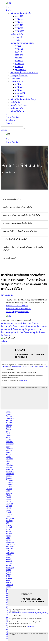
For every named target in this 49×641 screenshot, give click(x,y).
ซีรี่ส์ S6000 (19, 96)
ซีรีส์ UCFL (19, 64)
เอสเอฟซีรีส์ (20, 93)
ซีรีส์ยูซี (18, 46)
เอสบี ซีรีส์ (19, 55)
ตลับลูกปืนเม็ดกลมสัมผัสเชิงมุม (23, 99)
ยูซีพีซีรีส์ (18, 58)
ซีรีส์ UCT (19, 67)
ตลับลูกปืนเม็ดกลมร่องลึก (20, 13)
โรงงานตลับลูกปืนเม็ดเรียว (12, 332)
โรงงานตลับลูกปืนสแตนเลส (24, 326)
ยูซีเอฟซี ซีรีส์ (20, 70)
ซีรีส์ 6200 (19, 19)
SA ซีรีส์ (18, 52)
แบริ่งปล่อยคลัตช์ (17, 108)
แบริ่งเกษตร (15, 79)
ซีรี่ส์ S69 (18, 90)
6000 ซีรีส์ (19, 16)
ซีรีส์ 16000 (19, 31)
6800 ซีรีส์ (19, 25)
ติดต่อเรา (9, 123)
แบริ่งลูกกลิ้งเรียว (17, 34)
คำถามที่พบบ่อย (12, 117)
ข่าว (7, 114)
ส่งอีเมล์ (4, 341)
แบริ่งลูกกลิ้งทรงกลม (19, 76)
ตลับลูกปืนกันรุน (17, 111)
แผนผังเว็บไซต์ (20, 324)
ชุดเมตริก (19, 37)
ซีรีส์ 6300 (19, 22)
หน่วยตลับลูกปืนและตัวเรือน (22, 43)
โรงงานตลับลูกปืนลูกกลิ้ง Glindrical (27, 329)
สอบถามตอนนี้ (7, 295)
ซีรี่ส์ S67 (18, 84)
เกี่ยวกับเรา (10, 120)
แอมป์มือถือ (33, 324)
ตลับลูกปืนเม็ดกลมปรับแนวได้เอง (24, 73)
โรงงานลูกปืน (6, 326)
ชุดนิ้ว (17, 40)
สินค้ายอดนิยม (7, 324)
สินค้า (8, 10)
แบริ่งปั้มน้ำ (15, 102)
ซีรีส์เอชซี (19, 49)
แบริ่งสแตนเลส (16, 81)
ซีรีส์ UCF (19, 61)
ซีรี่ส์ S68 (18, 87)
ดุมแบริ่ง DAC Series (18, 105)
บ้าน (7, 7)
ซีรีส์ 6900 (19, 28)
